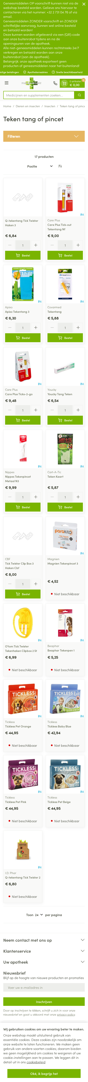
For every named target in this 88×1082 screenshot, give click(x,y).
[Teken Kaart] (65, 449)
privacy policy (66, 1014)
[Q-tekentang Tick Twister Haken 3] (22, 197)
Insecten (49, 106)
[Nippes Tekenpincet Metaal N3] (22, 449)
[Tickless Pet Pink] (22, 774)
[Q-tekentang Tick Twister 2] (22, 850)
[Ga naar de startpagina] (31, 83)
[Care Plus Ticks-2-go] (22, 366)
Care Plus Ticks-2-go (19, 394)
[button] (44, 136)
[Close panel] (84, 4)
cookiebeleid (36, 1062)
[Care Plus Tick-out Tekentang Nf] (65, 197)
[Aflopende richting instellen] (60, 166)
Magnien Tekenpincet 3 (62, 563)
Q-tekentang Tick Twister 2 (22, 877)
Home (7, 106)
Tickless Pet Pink (15, 802)
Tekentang (54, 311)
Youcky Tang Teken (59, 394)
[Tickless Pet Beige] (65, 774)
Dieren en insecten (28, 106)
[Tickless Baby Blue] (65, 699)
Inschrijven (44, 1001)
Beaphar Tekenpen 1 (60, 650)
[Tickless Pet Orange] (22, 699)
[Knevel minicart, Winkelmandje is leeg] (64, 83)
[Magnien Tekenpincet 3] (65, 536)
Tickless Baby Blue (59, 726)
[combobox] (38, 95)
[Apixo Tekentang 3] (22, 284)
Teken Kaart (55, 476)
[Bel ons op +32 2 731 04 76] (55, 83)
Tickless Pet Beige (59, 802)
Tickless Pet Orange (18, 726)
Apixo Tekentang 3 (17, 311)
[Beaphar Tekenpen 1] (65, 623)
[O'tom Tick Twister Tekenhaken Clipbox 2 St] (22, 623)
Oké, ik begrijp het (44, 1073)
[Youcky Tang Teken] (65, 366)
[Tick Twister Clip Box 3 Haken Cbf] (22, 536)
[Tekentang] (65, 284)
